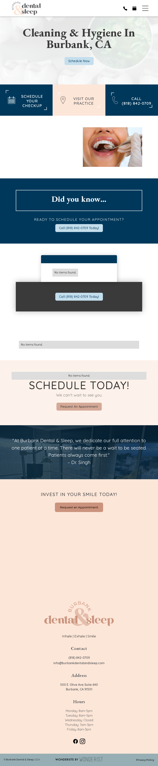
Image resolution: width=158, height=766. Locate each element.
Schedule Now (79, 61)
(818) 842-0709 (79, 658)
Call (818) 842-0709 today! (79, 228)
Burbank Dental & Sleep (20, 759)
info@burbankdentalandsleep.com (79, 663)
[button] (145, 8)
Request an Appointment (79, 406)
